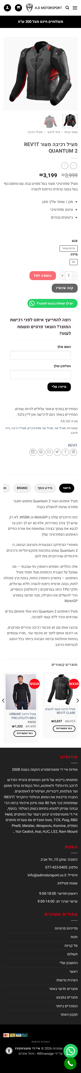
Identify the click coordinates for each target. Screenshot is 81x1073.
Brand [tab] (22, 488)
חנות (74, 937)
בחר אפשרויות (64, 728)
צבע (75, 241)
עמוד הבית (71, 132)
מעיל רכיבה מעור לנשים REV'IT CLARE (60, 711)
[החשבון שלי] (7, 8)
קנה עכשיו (64, 288)
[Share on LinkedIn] (33, 452)
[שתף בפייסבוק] (65, 452)
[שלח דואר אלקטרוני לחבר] (49, 452)
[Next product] (73, 165)
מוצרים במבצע (67, 997)
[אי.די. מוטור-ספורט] (44, 8)
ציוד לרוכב (53, 132)
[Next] (7, 73)
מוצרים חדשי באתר (63, 989)
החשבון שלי (69, 963)
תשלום (72, 954)
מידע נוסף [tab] (45, 488)
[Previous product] (64, 165)
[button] (75, 7)
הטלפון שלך (62, 366)
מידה (74, 254)
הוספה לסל (43, 275)
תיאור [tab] (67, 488)
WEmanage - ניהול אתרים (36, 1053)
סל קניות (71, 945)
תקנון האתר (69, 1014)
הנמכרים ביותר (67, 1006)
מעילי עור (60, 428)
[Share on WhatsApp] (73, 452)
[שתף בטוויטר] (57, 452)
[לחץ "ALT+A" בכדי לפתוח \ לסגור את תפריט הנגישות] (9, 1050)
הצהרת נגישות (67, 980)
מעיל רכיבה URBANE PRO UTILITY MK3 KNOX (22, 718)
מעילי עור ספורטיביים (40, 428)
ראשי (74, 971)
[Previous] (70, 73)
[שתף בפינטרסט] (41, 452)
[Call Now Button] (70, 1063)
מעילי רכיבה (35, 132)
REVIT (73, 445)
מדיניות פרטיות (66, 928)
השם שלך (64, 347)
